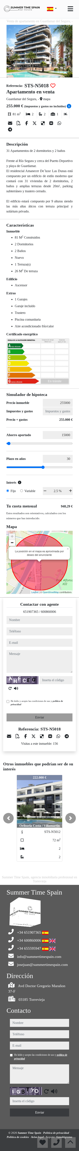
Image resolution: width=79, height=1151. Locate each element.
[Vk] (51, 123)
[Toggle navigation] (70, 9)
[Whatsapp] (59, 123)
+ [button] (12, 536)
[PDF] (19, 123)
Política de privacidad (56, 1132)
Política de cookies (18, 1137)
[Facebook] (27, 123)
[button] (8, 818)
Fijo (13, 491)
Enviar (39, 717)
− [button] (12, 542)
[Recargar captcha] (10, 688)
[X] (35, 123)
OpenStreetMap (51, 592)
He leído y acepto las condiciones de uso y (37, 703)
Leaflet (34, 592)
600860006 (48, 611)
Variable (29, 491)
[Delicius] (43, 123)
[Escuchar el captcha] (16, 688)
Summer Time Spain (30, 1132)
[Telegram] (10, 129)
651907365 (30, 611)
